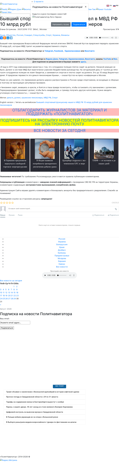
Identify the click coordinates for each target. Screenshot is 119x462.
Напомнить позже (61, 24)
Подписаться (79, 24)
